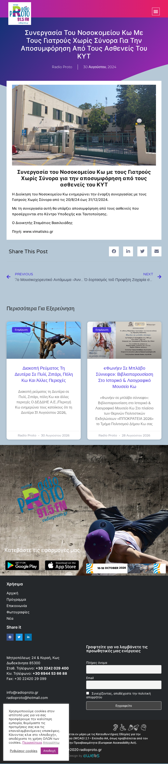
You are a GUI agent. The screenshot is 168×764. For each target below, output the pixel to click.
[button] (156, 11)
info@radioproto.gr (22, 692)
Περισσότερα (32, 743)
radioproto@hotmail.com (28, 697)
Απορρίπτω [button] (51, 743)
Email (90, 678)
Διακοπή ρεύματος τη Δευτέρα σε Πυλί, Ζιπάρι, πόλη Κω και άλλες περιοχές (44, 374)
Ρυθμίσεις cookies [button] (23, 751)
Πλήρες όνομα (96, 662)
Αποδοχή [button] (49, 750)
